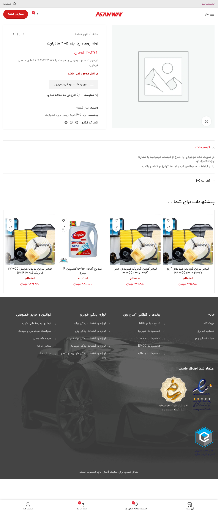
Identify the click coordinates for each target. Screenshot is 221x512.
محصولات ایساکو (149, 353)
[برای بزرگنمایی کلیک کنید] (206, 120)
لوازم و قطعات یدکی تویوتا (88, 346)
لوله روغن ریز (66, 115)
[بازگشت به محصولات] (18, 34)
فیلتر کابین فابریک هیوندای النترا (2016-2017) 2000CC (135, 271)
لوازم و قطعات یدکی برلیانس (87, 338)
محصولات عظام (150, 338)
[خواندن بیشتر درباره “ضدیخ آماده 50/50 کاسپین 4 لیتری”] (63, 227)
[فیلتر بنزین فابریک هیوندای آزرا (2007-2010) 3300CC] (188, 239)
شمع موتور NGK (149, 323)
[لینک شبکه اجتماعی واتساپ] (71, 123)
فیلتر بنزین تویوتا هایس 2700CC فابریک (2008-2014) (30, 271)
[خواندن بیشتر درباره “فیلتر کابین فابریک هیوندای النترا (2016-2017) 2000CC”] (116, 227)
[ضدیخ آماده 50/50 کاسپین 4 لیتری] (82, 239)
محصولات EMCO (149, 346)
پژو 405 (81, 115)
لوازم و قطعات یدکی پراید (89, 323)
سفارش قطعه (16, 14)
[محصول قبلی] (23, 34)
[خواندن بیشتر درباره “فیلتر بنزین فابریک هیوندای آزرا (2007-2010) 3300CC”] (169, 227)
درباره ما (45, 353)
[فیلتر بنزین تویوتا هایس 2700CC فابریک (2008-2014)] (30, 239)
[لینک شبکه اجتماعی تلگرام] (66, 123)
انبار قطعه (81, 34)
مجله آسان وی (205, 338)
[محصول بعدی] (13, 34)
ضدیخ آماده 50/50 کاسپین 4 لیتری (82, 271)
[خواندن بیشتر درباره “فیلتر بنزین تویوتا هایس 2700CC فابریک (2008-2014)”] (10, 227)
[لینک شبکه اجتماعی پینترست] (77, 123)
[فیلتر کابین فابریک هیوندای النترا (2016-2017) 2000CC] (135, 239)
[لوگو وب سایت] (109, 14)
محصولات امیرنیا (149, 331)
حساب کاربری (206, 331)
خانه (95, 34)
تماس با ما (44, 346)
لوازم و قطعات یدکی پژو (90, 331)
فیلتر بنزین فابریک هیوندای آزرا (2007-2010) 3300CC (188, 271)
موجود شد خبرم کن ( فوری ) (70, 84)
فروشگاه (209, 323)
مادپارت (50, 115)
